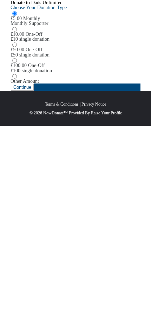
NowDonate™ (55, 113)
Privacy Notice (93, 104)
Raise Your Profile (106, 113)
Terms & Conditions (62, 104)
